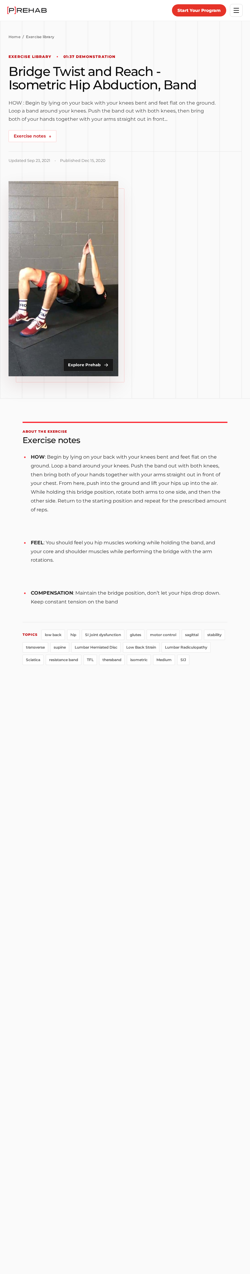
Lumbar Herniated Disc (96, 647)
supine (60, 647)
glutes (135, 634)
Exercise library (40, 36)
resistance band (63, 659)
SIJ (183, 659)
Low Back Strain (141, 647)
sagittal (191, 634)
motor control (163, 634)
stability (214, 634)
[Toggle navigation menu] (236, 10)
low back (53, 634)
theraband (111, 659)
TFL (90, 659)
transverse (35, 647)
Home (14, 36)
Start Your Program (199, 10)
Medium (164, 659)
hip (73, 634)
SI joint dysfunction (103, 634)
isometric (139, 659)
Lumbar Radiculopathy (186, 647)
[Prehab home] (27, 10)
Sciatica (33, 659)
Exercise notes (32, 136)
